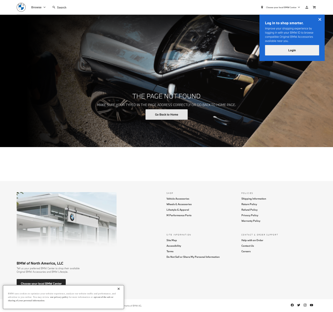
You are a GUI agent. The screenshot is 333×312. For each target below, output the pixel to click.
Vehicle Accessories (177, 198)
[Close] (118, 289)
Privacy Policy (249, 215)
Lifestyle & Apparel (177, 209)
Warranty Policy (250, 220)
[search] (83, 7)
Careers (246, 251)
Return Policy (249, 204)
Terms (169, 251)
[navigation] (38, 7)
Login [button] (292, 50)
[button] (54, 7)
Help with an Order (252, 240)
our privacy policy (59, 297)
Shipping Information (253, 198)
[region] (63, 297)
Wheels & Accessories (179, 204)
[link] (24, 7)
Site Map (171, 240)
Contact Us (247, 245)
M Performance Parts (178, 215)
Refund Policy (249, 209)
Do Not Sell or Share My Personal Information (193, 256)
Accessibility (173, 245)
